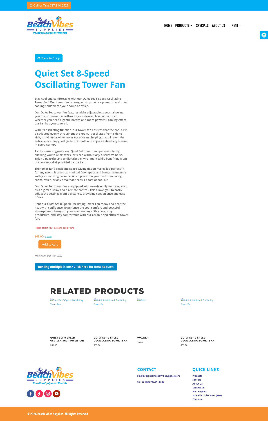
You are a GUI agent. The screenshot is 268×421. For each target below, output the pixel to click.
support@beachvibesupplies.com (162, 375)
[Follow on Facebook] (30, 393)
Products (182, 25)
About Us (218, 25)
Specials (202, 25)
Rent (235, 25)
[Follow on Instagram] (48, 393)
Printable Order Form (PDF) (207, 395)
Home (168, 25)
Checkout (197, 399)
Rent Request (199, 391)
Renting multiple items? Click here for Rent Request (76, 267)
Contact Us (198, 387)
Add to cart (50, 244)
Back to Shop (50, 58)
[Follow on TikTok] (39, 393)
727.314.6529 (157, 381)
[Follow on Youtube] (56, 393)
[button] (264, 35)
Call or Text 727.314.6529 (50, 5)
